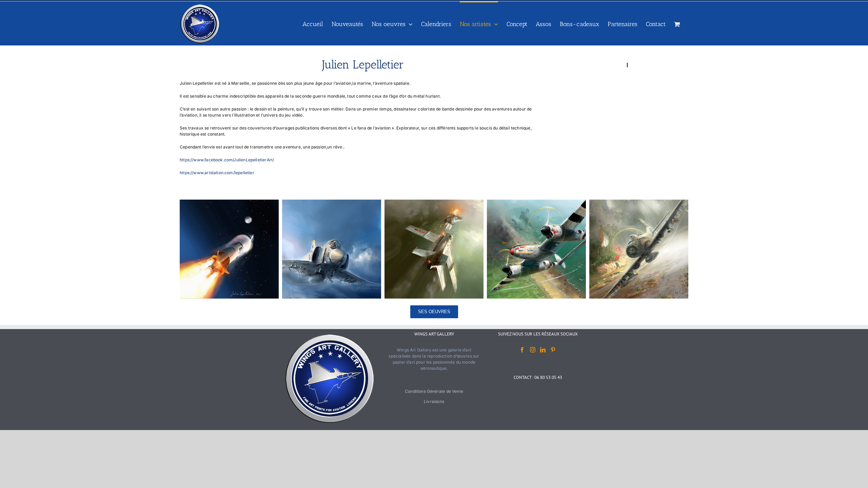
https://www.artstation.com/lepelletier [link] (217, 172)
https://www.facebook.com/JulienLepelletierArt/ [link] (227, 159)
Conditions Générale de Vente (434, 391)
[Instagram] (532, 349)
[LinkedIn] (543, 349)
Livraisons (434, 401)
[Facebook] (522, 349)
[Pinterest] (553, 349)
